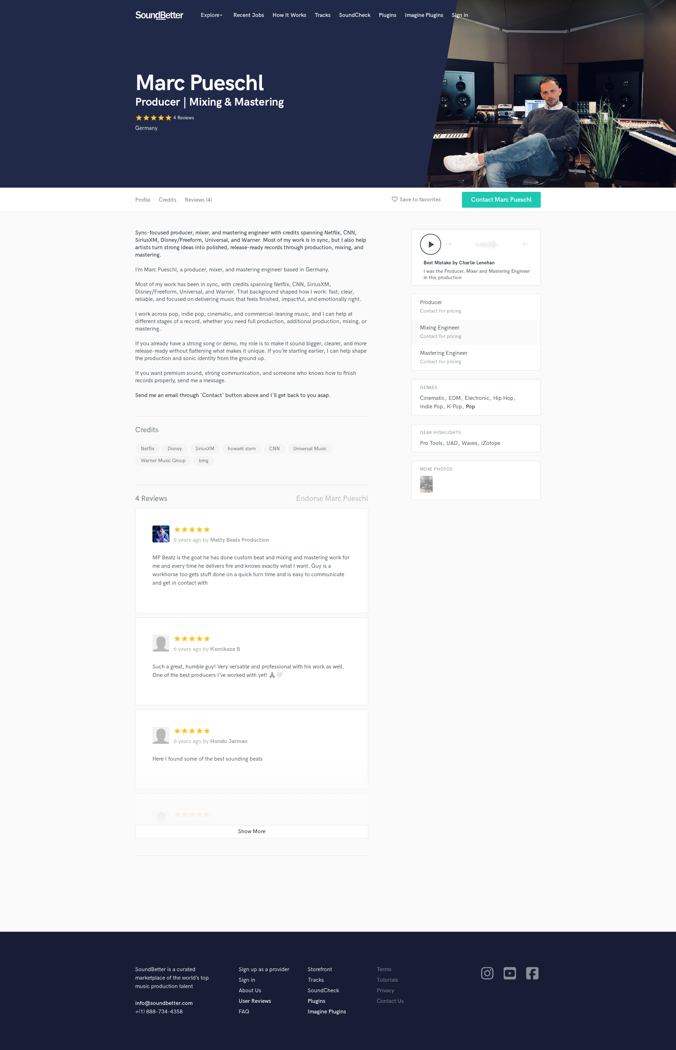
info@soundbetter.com (164, 1003)
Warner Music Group (163, 461)
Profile (142, 200)
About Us (250, 990)
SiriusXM (204, 449)
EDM (455, 398)
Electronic (477, 398)
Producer (431, 302)
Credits (167, 200)
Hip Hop (503, 398)
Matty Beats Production (239, 540)
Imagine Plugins (424, 15)
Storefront (320, 969)
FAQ (244, 1011)
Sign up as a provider (264, 969)
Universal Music (310, 449)
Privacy (385, 990)
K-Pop (454, 406)
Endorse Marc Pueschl (332, 498)
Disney (175, 449)
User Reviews (255, 1001)
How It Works (289, 15)
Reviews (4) (198, 200)
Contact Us (390, 1001)
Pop (470, 406)
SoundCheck (354, 15)
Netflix (147, 449)
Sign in (460, 15)
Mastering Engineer (444, 353)
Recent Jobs (248, 15)
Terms (384, 969)
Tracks (323, 15)
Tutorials (387, 980)
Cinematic (432, 398)
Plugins (387, 15)
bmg (203, 461)
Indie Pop (431, 406)
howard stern (242, 449)
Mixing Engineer (439, 328)
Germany (146, 128)
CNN (274, 449)
